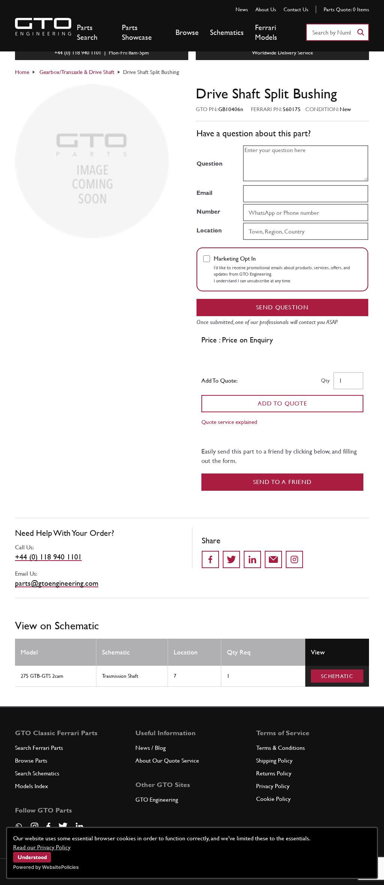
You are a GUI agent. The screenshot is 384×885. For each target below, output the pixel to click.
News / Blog (150, 747)
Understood (32, 857)
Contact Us (296, 9)
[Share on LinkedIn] (252, 559)
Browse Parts (31, 760)
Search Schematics (37, 773)
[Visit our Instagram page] (34, 826)
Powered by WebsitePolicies (46, 867)
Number (208, 211)
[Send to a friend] (273, 559)
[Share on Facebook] (210, 559)
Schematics (227, 32)
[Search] (360, 32)
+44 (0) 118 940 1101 (48, 556)
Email (204, 192)
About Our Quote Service (167, 760)
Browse (187, 32)
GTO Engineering (156, 799)
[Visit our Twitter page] (63, 826)
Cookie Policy (273, 798)
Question (209, 163)
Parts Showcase (137, 32)
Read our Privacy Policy (41, 847)
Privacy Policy (273, 786)
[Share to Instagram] (294, 559)
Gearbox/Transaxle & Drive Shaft (76, 72)
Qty (325, 380)
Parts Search (87, 32)
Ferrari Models (266, 32)
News (242, 9)
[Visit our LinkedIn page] (79, 826)
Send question (282, 307)
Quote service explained (229, 422)
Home (22, 72)
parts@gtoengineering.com (56, 583)
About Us (265, 9)
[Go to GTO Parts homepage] (43, 26)
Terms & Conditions (280, 747)
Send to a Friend (282, 481)
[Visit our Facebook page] (48, 826)
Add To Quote (283, 403)
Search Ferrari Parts (39, 747)
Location (209, 230)
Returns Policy (273, 773)
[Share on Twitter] (231, 559)
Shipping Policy (274, 760)
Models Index (31, 786)
